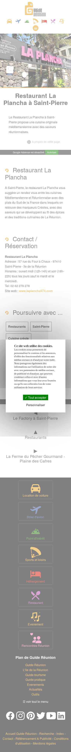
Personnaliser (35, 405)
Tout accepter (36, 397)
